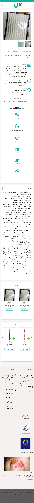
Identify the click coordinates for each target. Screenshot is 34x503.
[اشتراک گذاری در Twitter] (18, 108)
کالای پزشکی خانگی (24, 51)
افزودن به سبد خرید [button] (24, 349)
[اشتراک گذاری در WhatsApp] (23, 108)
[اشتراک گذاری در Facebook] (20, 108)
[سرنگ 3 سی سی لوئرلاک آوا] (9, 334)
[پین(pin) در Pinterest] (14, 108)
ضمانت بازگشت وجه (17, 175)
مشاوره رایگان (17, 119)
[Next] (4, 26)
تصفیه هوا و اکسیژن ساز (12, 51)
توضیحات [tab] (29, 188)
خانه (30, 51)
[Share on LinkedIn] (11, 108)
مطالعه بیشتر (30, 479)
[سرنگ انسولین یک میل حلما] (24, 334)
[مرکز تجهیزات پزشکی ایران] (18, 5)
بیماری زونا (31, 472)
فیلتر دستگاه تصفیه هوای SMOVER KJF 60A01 (24, 305)
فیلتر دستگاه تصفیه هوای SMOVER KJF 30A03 (9, 305)
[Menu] (32, 5)
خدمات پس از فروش (17, 142)
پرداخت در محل (17, 153)
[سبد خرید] (2, 5)
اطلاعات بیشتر (24, 309)
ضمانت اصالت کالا (17, 164)
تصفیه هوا (29, 52)
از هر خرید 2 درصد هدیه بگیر (17, 130)
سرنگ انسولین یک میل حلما (24, 343)
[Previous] (28, 26)
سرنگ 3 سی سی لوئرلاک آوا (9, 343)
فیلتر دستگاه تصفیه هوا (22, 104)
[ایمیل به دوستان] (16, 108)
